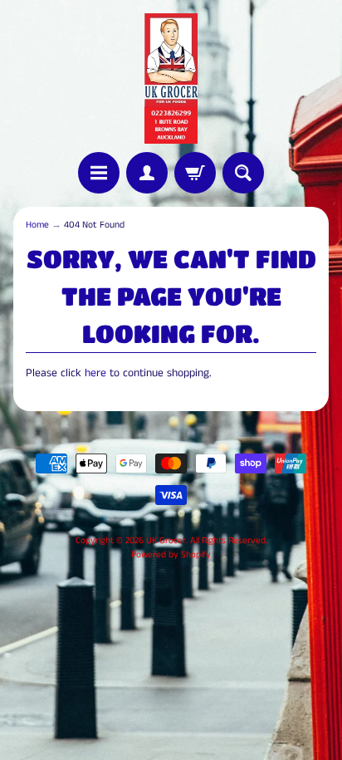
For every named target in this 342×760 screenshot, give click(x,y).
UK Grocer (166, 540)
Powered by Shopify (171, 554)
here (95, 373)
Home (37, 225)
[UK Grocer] (171, 78)
